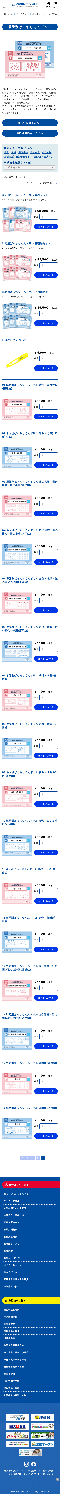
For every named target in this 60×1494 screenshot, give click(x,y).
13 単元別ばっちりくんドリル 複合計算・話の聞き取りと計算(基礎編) (29, 967)
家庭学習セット (12, 1222)
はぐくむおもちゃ (13, 1265)
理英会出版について (14, 1470)
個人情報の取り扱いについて (22, 1474)
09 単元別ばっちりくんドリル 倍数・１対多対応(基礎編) (30, 774)
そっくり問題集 (12, 1201)
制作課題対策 (10, 1236)
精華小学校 (9, 1373)
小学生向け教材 (12, 1286)
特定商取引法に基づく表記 (41, 1470)
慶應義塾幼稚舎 (12, 1331)
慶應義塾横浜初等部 (14, 1366)
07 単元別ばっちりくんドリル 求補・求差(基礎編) (29, 677)
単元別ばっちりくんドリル (17, 1194)
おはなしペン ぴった (14, 1258)
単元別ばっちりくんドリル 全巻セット (25, 195)
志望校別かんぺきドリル (16, 1208)
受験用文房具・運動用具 (16, 1279)
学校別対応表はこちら (30, 133)
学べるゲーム (10, 1272)
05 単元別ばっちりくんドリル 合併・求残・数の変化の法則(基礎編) (30, 580)
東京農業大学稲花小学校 (16, 1352)
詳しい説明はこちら (30, 122)
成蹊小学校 (9, 1338)
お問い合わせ (47, 1474)
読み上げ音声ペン (43, 156)
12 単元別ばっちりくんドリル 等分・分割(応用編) (29, 919)
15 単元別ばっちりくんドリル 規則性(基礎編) (29, 1062)
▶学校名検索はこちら (15, 1395)
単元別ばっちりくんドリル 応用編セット (26, 291)
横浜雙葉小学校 (12, 1388)
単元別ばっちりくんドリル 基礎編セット (26, 243)
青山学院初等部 (12, 1309)
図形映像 (23, 152)
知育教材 (8, 1251)
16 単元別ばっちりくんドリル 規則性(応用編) (29, 1107)
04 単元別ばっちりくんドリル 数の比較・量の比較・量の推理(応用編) (30, 532)
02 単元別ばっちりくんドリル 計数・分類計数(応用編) (30, 435)
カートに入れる (46, 226)
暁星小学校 (9, 1324)
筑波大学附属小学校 (14, 1345)
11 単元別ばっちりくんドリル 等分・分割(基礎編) (28, 871)
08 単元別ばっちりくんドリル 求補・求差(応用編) (29, 725)
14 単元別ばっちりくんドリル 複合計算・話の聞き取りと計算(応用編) (29, 1016)
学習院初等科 (10, 1316)
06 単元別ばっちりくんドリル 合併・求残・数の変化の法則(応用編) (30, 628)
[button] (53, 167)
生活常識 (47, 152)
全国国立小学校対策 (14, 1215)
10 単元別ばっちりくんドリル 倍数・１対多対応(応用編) (29, 822)
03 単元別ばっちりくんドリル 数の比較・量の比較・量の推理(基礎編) (30, 483)
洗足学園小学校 (12, 1381)
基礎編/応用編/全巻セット (18, 156)
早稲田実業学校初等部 (15, 1359)
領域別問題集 (10, 1229)
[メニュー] (4, 5)
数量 (6, 152)
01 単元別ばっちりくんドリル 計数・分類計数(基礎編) (29, 386)
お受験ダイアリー (13, 1243)
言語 (13, 152)
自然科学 (35, 152)
